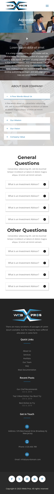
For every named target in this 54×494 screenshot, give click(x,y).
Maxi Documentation (27, 370)
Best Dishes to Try (27, 403)
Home (22, 25)
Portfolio (27, 359)
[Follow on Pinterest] (42, 479)
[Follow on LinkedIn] (34, 479)
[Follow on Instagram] (27, 479)
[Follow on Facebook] (12, 479)
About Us (27, 351)
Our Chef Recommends (27, 389)
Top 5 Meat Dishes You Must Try (27, 396)
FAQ (27, 366)
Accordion (30, 25)
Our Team (27, 362)
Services (27, 355)
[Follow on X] (19, 479)
